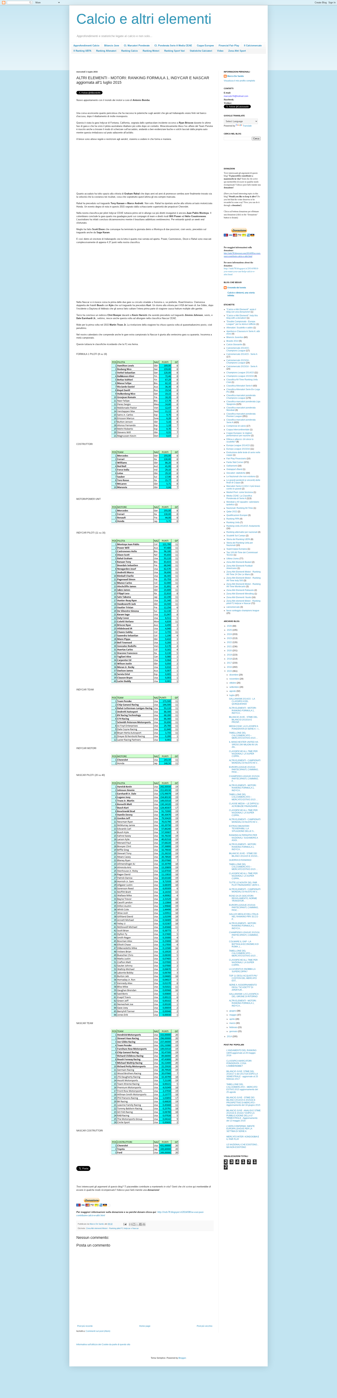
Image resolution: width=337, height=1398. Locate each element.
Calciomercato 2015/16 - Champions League (238, 361)
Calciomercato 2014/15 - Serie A (241, 354)
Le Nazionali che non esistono (240, 476)
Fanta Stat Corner (234, 462)
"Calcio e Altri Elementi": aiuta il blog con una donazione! (241, 310)
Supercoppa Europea (236, 549)
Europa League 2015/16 (238, 449)
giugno (233, 1011)
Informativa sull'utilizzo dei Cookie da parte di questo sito (103, 1344)
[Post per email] (125, 1224)
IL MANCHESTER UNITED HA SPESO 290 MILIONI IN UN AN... (243, 744)
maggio (233, 1015)
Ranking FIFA (232, 519)
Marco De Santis (235, 76)
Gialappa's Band (234, 469)
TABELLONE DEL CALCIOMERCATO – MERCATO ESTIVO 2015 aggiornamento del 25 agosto (242, 1088)
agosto (232, 691)
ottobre (233, 683)
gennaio (233, 1031)
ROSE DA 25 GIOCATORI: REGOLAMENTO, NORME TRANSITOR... (243, 898)
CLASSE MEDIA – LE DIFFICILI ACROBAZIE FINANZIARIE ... (244, 804)
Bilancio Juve (111, 45)
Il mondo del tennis (236, 287)
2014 (229, 1036)
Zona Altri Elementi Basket (238, 562)
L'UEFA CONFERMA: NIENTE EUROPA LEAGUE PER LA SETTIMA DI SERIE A (240, 1128)
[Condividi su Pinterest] (144, 1224)
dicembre (234, 675)
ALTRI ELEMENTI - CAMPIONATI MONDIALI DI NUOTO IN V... (244, 761)
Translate (247, 126)
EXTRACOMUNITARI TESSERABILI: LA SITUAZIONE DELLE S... (242, 828)
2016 (229, 667)
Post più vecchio (204, 1326)
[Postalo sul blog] (134, 1224)
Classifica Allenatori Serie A (239, 386)
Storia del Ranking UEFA (238, 539)
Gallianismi (231, 466)
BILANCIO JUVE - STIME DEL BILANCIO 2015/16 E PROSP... (243, 719)
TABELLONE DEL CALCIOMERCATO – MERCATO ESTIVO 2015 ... (243, 735)
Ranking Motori (151, 50)
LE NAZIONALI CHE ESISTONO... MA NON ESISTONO (242, 1145)
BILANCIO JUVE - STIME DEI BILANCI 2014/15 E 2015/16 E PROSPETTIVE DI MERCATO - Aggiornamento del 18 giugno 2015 (243, 1101)
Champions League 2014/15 (240, 372)
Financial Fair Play (229, 45)
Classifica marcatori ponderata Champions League (241, 396)
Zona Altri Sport (237, 50)
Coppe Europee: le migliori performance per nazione (239, 434)
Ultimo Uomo (232, 558)
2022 (229, 642)
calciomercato (233, 607)
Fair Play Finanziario (236, 458)
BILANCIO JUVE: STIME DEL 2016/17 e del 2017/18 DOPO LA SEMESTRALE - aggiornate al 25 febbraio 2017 (242, 1075)
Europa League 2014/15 (238, 445)
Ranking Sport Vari (174, 50)
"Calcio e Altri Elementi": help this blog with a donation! (242, 316)
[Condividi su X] (137, 1224)
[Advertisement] (140, 63)
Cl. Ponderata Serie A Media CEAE (173, 45)
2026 (229, 626)
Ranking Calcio (129, 50)
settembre (234, 687)
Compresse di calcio (236, 426)
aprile (232, 1019)
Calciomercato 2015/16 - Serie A (241, 366)
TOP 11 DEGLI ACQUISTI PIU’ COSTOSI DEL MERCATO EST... (243, 978)
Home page (144, 1326)
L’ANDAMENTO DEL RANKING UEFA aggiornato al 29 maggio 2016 (241, 1053)
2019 (229, 655)
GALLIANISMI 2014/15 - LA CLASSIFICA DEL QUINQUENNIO (242, 701)
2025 (229, 630)
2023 (229, 638)
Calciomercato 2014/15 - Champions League (238, 349)
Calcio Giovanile (234, 344)
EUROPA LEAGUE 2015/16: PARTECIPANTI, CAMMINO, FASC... (243, 769)
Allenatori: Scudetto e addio (239, 327)
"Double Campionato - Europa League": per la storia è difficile (241, 322)
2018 (229, 659)
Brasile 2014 (232, 341)
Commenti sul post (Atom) (98, 1331)
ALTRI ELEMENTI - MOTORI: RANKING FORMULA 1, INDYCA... (242, 710)
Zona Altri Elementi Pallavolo (240, 590)
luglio (232, 695)
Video (220, 50)
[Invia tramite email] (130, 1224)
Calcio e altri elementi (144, 19)
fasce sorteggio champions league (242, 610)
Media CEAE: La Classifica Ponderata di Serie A (239, 497)
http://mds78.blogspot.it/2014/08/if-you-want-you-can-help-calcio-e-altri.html (241, 271)
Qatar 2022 (231, 511)
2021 (229, 646)
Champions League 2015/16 (240, 376)
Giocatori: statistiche (236, 473)
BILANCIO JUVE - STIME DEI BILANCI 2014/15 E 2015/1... (244, 854)
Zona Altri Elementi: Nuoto (238, 597)
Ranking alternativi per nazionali (241, 532)
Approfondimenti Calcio (86, 45)
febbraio (233, 1027)
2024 (229, 634)
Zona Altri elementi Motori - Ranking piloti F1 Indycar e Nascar (112, 1228)
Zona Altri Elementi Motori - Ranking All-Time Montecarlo (243, 585)
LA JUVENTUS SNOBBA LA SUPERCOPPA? (242, 970)
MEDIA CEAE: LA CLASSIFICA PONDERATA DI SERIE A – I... (244, 727)
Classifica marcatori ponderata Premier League (241, 415)
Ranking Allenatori (106, 50)
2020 (229, 650)
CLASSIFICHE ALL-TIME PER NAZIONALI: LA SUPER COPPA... (243, 754)
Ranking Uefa (233, 522)
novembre (234, 679)
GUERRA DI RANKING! (240, 860)
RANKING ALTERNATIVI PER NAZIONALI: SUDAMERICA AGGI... (243, 838)
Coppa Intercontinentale (237, 429)
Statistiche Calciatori (201, 50)
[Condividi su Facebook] (140, 1224)
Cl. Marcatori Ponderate (137, 45)
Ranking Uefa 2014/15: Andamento (243, 526)
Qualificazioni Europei (236, 515)
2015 (229, 671)
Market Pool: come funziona (239, 492)
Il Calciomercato (253, 45)
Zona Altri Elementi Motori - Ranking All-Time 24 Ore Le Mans (243, 573)
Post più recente (85, 1326)
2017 (229, 663)
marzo (232, 1023)
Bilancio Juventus (234, 337)
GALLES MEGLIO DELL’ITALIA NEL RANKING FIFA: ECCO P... (243, 916)
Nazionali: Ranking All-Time (239, 508)
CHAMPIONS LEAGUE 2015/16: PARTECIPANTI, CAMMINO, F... (244, 779)
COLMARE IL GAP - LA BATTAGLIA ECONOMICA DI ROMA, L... (244, 944)
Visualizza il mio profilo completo (239, 80)
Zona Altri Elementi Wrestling (240, 593)
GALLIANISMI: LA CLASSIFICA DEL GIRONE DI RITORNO (243, 995)
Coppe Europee (205, 45)
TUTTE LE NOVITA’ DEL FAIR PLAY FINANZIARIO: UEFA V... (244, 883)
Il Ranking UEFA (82, 50)
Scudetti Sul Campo (235, 535)
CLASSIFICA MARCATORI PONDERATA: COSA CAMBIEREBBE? (239, 1063)
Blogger (182, 1358)
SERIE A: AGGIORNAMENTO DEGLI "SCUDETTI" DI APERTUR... (243, 987)
